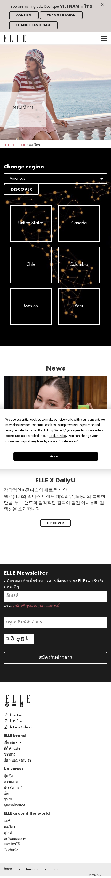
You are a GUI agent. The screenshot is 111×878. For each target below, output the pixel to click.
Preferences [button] (69, 441)
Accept (55, 456)
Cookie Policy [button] (58, 436)
